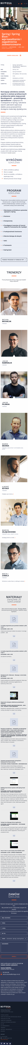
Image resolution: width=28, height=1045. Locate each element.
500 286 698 (5, 972)
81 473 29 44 (4, 1036)
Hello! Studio (10, 1011)
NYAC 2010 (9, 683)
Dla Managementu (5, 1025)
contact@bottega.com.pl (7, 1038)
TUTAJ (13, 994)
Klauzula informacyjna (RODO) (8, 1022)
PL (24, 3)
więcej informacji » (4, 1039)
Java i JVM (21, 47)
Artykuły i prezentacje (6, 1029)
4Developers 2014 (19, 769)
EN (26, 3)
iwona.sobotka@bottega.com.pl (11, 974)
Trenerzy (3, 1027)
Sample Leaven (11, 153)
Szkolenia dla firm (5, 1018)
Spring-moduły (18, 146)
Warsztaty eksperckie (6, 1020)
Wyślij (14, 956)
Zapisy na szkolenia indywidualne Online (11, 1016)
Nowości (3, 1031)
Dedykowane (12, 47)
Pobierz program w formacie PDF (13, 259)
